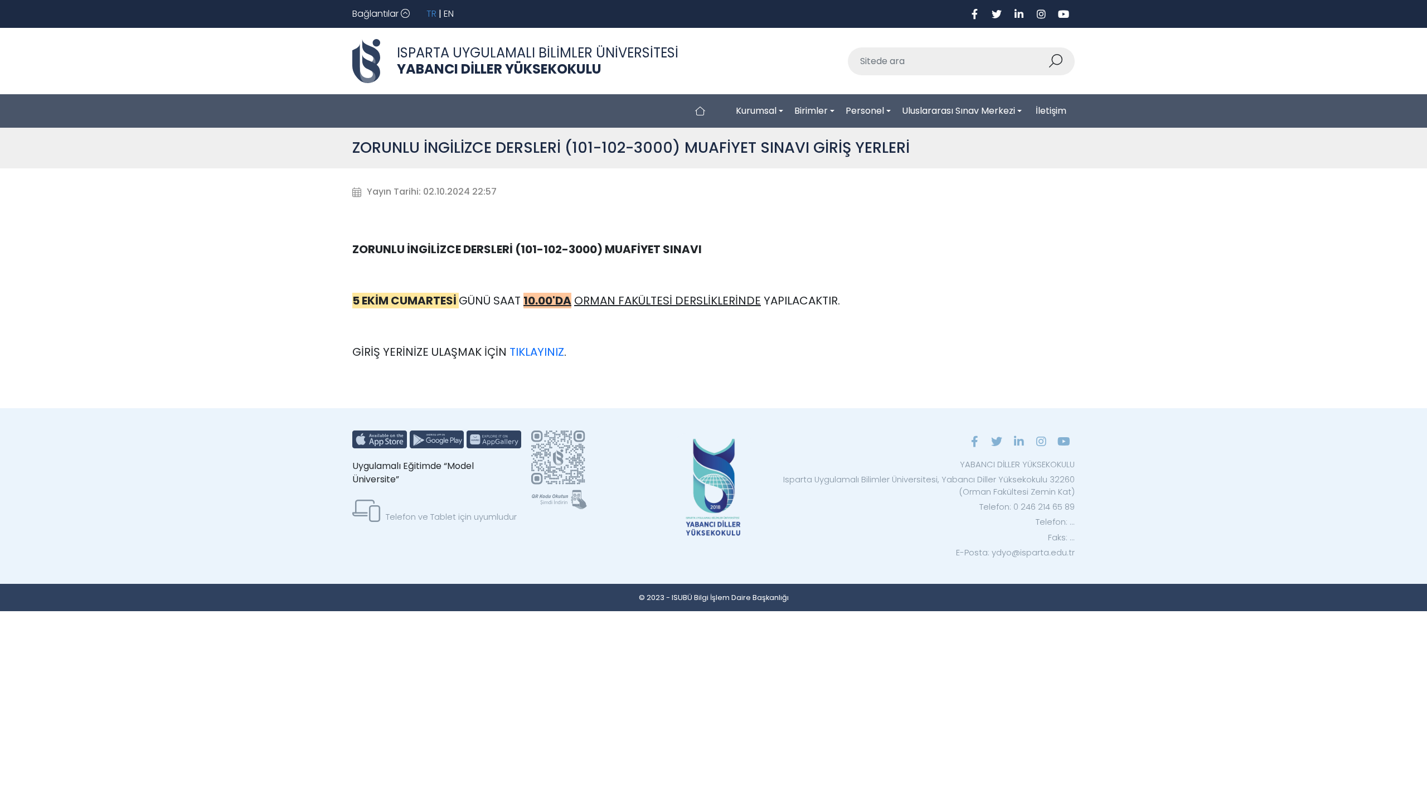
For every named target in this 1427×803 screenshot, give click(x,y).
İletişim (1051, 110)
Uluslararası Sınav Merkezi (958, 110)
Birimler (811, 110)
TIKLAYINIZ (536, 352)
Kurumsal (756, 110)
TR (431, 13)
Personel (865, 110)
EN (449, 13)
